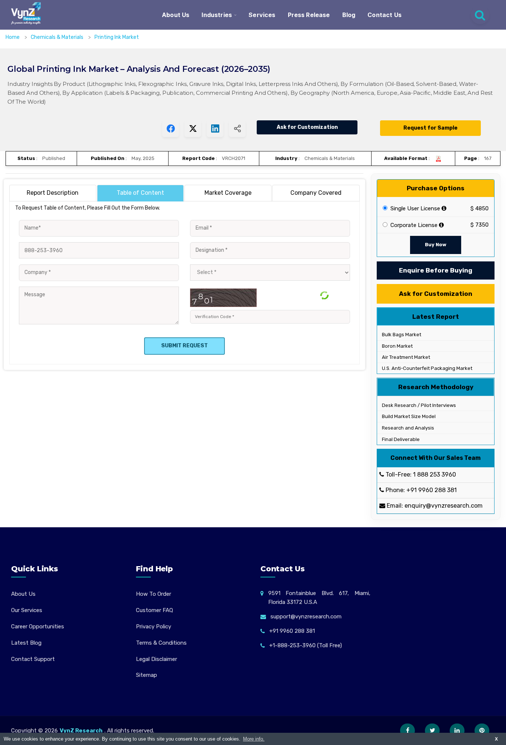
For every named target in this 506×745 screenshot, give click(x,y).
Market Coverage (228, 192)
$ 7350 (479, 224)
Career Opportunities (37, 626)
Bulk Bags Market (401, 334)
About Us (175, 15)
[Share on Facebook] (170, 128)
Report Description (53, 192)
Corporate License (413, 225)
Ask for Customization (307, 127)
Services (262, 15)
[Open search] (480, 15)
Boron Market (397, 346)
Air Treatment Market (405, 357)
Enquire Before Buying (435, 270)
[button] (485, 724)
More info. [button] (253, 739)
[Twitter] (432, 731)
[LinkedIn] (457, 731)
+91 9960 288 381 (431, 490)
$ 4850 (479, 208)
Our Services (26, 610)
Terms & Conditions (161, 642)
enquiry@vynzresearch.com (444, 505)
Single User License (414, 208)
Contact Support (33, 659)
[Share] (237, 128)
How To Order (153, 594)
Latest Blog (26, 642)
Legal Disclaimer (156, 659)
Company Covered (316, 192)
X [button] (496, 738)
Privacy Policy (153, 626)
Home (13, 37)
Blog (349, 15)
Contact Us (384, 15)
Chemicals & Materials (57, 37)
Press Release (309, 15)
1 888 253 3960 (434, 474)
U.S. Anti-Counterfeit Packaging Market (426, 368)
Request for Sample (430, 128)
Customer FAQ (154, 610)
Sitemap (146, 675)
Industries (217, 15)
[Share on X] (192, 128)
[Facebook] (407, 731)
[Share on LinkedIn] (215, 128)
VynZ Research (81, 730)
